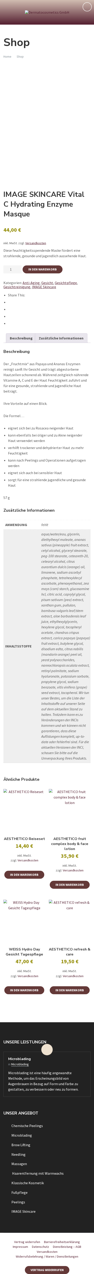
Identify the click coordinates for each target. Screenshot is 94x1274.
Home (7, 56)
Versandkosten (35, 243)
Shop (20, 56)
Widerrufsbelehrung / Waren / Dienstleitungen (47, 1256)
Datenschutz (40, 1247)
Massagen (19, 1163)
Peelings (18, 1202)
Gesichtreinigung (16, 287)
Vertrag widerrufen (27, 1242)
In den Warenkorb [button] (24, 875)
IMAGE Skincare (44, 287)
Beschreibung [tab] (21, 338)
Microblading (19, 1058)
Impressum (20, 1247)
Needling (18, 1154)
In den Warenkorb (42, 269)
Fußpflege (19, 1192)
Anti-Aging (31, 282)
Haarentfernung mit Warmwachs (37, 1173)
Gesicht (47, 282)
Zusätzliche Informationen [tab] (61, 338)
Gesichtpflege (66, 282)
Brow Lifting (20, 1145)
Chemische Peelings (27, 1125)
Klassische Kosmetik (27, 1183)
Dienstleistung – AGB (67, 1247)
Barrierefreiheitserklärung (62, 1242)
